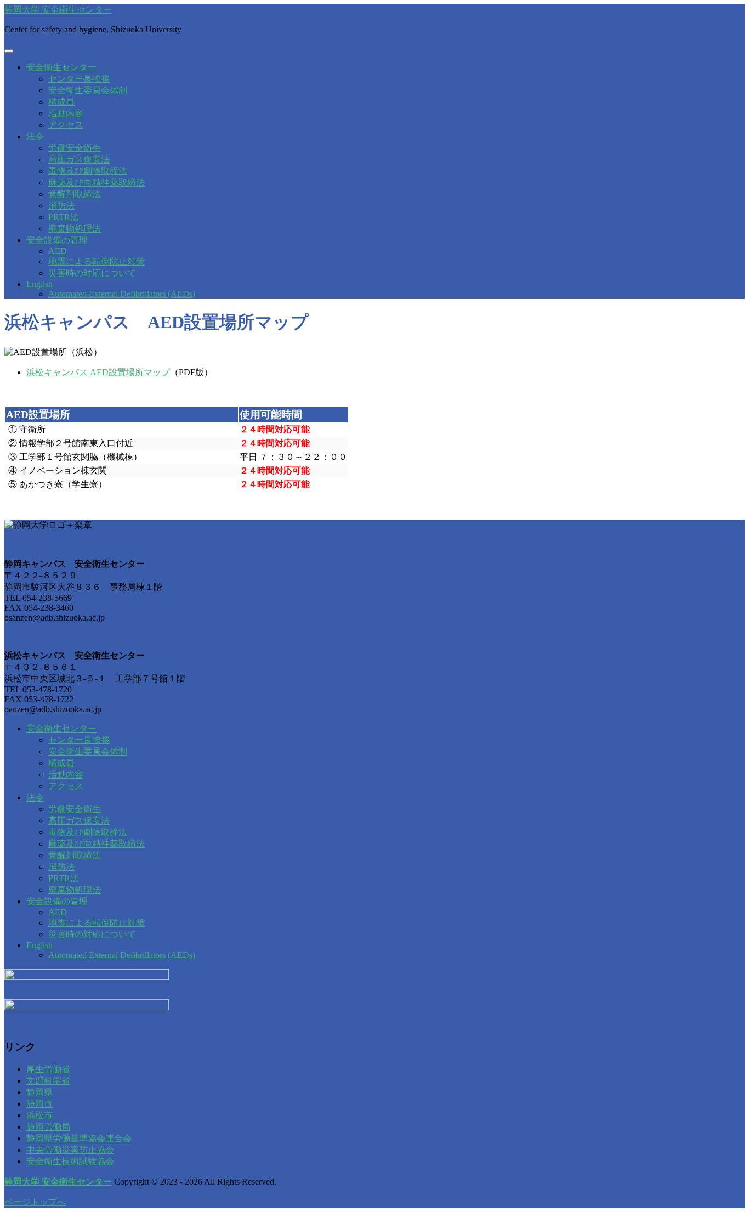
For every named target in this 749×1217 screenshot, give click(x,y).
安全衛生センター (61, 67)
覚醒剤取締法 (74, 194)
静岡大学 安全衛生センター (58, 9)
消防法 (61, 205)
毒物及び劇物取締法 (87, 171)
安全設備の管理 (57, 240)
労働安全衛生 (74, 148)
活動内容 (65, 113)
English (39, 284)
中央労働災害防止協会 (70, 1149)
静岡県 (39, 1092)
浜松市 (39, 1115)
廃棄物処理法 (74, 228)
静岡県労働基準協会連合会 (79, 1138)
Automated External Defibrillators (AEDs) (121, 293)
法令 (35, 136)
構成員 (61, 101)
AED (57, 251)
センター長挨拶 (79, 78)
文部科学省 (48, 1080)
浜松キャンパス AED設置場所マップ (98, 372)
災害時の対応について (92, 273)
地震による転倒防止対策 (96, 261)
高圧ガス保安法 (79, 159)
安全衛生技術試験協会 (70, 1161)
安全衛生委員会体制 (87, 90)
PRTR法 (63, 217)
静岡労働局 (48, 1126)
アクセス (65, 124)
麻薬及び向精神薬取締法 (96, 182)
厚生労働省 (48, 1069)
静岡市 (39, 1103)
